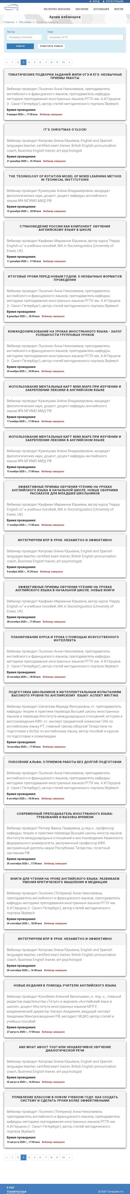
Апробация (101, 9)
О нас (11, 1187)
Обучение (81, 9)
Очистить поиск (51, 46)
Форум (118, 9)
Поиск (20, 46)
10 (63, 62)
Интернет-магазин (57, 9)
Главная (9, 22)
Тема (50, 31)
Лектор (11, 31)
